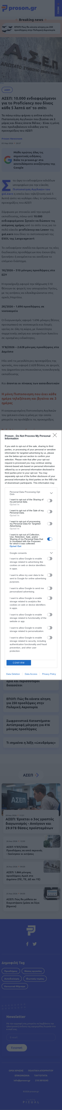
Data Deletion (13, 674)
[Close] (56, 436)
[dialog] (31, 555)
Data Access (31, 674)
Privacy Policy (49, 674)
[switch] (49, 500)
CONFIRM (19, 663)
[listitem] (31, 493)
